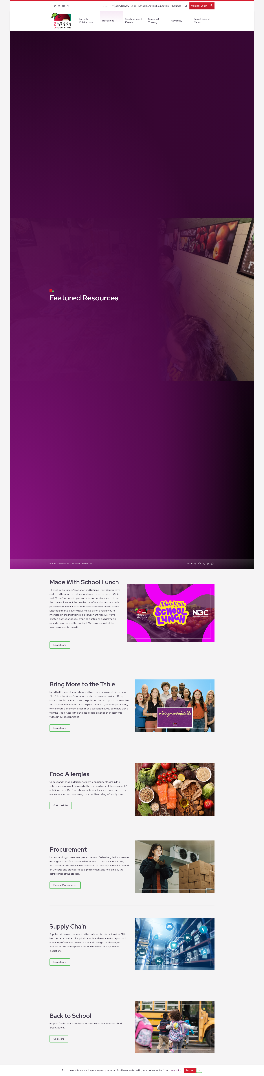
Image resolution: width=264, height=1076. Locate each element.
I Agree (190, 1070)
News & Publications (86, 20)
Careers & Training (153, 20)
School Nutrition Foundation (153, 5)
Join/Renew (122, 5)
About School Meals (201, 20)
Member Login (199, 5)
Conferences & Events (133, 20)
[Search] (185, 5)
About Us (176, 5)
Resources (108, 20)
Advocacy (176, 20)
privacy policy (175, 1070)
